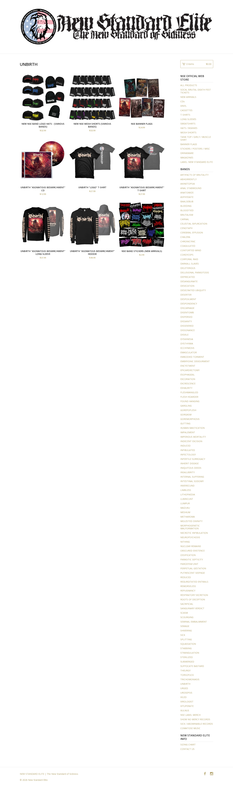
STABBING (186, 648)
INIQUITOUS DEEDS (190, 467)
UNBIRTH (185, 683)
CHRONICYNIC (187, 241)
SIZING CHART (188, 744)
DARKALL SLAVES (189, 263)
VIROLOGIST (186, 701)
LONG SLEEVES (188, 119)
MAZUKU (185, 507)
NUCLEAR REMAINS (190, 546)
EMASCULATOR (188, 352)
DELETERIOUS (187, 268)
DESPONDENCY (188, 303)
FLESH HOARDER (189, 396)
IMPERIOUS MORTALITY (193, 436)
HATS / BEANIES (188, 128)
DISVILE (184, 334)
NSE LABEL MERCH (190, 714)
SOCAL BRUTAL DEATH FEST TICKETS (195, 91)
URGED (184, 688)
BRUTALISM (186, 214)
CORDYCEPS (186, 254)
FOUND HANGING (189, 401)
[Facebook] (205, 774)
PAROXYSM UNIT (189, 563)
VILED (183, 697)
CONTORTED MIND (190, 250)
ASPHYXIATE (186, 197)
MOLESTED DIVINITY (191, 521)
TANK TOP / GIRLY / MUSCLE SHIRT (195, 138)
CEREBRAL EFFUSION (191, 232)
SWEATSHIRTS (187, 123)
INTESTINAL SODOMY (192, 481)
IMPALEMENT (187, 432)
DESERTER (185, 294)
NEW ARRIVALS (188, 96)
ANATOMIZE (187, 192)
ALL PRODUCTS (188, 85)
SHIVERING (186, 630)
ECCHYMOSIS (187, 347)
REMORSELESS (188, 586)
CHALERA (185, 236)
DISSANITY (186, 321)
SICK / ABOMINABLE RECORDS (196, 723)
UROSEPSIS (186, 692)
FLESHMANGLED (189, 392)
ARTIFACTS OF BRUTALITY (194, 174)
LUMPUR (185, 503)
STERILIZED (186, 657)
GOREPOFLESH (188, 410)
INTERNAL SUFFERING (192, 476)
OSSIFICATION (188, 555)
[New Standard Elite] (116, 26)
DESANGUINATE (188, 281)
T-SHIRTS (185, 114)
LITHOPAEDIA (187, 494)
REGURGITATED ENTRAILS (194, 581)
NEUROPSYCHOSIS (190, 537)
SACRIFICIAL (186, 603)
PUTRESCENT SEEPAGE (192, 572)
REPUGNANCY (187, 590)
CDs (182, 101)
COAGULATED (187, 245)
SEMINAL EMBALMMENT (193, 621)
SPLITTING (186, 639)
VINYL (183, 105)
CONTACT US (187, 748)
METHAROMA (187, 516)
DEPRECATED (187, 276)
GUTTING (185, 423)
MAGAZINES (186, 157)
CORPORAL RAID (189, 259)
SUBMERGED (187, 661)
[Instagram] (211, 774)
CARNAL (184, 219)
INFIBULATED (187, 450)
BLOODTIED (187, 210)
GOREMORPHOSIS (190, 419)
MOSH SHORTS (188, 132)
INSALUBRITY (187, 472)
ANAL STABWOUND (190, 188)
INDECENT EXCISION (191, 441)
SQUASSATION (188, 643)
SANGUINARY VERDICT (192, 608)
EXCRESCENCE (187, 383)
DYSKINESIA (186, 339)
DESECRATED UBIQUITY (193, 290)
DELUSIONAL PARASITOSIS (194, 272)
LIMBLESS (185, 490)
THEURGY (185, 670)
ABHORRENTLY (188, 179)
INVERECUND (187, 485)
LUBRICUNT (186, 498)
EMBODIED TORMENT (192, 356)
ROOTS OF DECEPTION (192, 599)
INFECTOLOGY (188, 454)
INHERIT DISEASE (189, 463)
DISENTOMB (187, 312)
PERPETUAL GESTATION (193, 568)
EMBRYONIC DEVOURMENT (195, 361)
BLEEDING (185, 205)
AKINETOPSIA (187, 183)
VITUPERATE (187, 706)
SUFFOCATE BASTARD (192, 666)
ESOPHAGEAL (187, 374)
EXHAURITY (186, 387)
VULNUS (184, 710)
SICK (182, 634)
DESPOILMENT (188, 299)
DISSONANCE (187, 330)
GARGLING (186, 405)
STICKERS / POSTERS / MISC (195, 148)
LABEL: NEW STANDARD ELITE (196, 161)
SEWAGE (184, 626)
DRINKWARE (187, 153)
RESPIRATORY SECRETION (194, 595)
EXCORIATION (187, 379)
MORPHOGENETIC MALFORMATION (190, 527)
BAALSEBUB (186, 201)
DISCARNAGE (187, 308)
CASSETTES (186, 110)
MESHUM (185, 512)
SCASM (184, 612)
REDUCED (185, 577)
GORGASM (185, 414)
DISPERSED (186, 316)
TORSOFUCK (187, 674)
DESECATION (187, 285)
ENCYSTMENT (187, 365)
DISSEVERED (187, 325)
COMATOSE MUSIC (190, 728)
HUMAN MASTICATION (192, 427)
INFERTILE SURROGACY (192, 458)
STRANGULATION (189, 652)
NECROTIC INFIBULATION (194, 532)
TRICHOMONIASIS (189, 679)
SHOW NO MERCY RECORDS (195, 719)
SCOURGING (186, 617)
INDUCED (185, 445)
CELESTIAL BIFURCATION (193, 223)
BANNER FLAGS (188, 144)
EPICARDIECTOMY (190, 370)
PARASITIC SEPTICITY (191, 559)
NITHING (185, 541)
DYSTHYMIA (186, 343)
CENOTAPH (186, 228)
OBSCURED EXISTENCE (192, 550)
